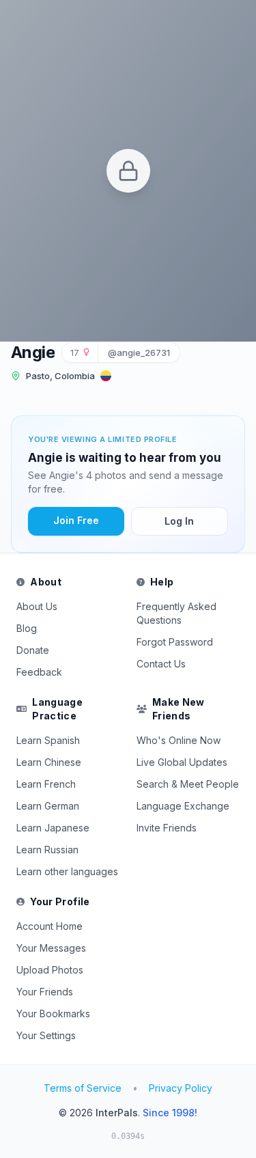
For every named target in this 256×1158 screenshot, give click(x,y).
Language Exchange (183, 806)
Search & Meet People (188, 784)
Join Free (76, 520)
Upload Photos (49, 970)
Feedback (39, 672)
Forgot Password (175, 642)
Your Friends (44, 991)
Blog (26, 628)
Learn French (46, 784)
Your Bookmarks (53, 1013)
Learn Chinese (48, 762)
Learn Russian (47, 849)
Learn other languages (67, 871)
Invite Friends (167, 827)
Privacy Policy (180, 1088)
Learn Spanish (48, 740)
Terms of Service (83, 1088)
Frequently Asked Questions (176, 613)
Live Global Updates (182, 762)
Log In (179, 521)
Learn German (47, 806)
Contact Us (161, 664)
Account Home (49, 926)
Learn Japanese (52, 827)
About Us (36, 606)
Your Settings (46, 1035)
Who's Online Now (179, 740)
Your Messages (51, 948)
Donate (32, 650)
